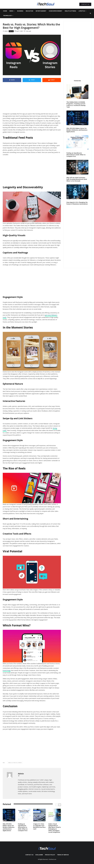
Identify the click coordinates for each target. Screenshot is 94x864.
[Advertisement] (32, 99)
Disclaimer (39, 854)
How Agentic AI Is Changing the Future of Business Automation (77, 203)
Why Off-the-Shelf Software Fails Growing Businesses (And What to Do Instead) (76, 179)
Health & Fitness (70, 11)
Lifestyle (82, 11)
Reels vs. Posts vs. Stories (15, 762)
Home (5, 11)
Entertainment (41, 11)
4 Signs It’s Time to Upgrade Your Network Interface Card (39, 826)
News (11, 11)
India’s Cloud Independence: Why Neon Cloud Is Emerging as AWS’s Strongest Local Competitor (54, 828)
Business (20, 11)
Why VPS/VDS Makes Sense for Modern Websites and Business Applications (9, 827)
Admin (6, 31)
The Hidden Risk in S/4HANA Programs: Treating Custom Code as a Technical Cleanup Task (75, 104)
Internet (11, 31)
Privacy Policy (50, 854)
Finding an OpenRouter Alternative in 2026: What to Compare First (23, 827)
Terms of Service (63, 854)
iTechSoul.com (52, 859)
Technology (7, 15)
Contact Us (29, 854)
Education (29, 11)
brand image (7, 670)
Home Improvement (55, 11)
